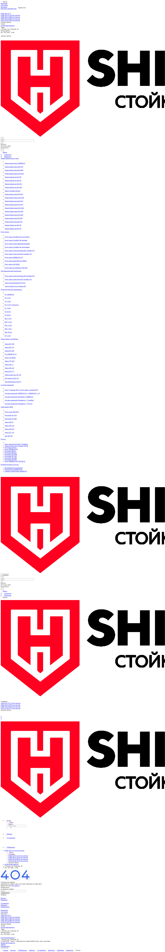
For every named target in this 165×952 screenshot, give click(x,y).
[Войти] (1, 714)
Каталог (3, 898)
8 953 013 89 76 (10, 20)
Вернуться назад (6, 885)
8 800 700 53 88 (10, 19)
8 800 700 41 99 (10, 17)
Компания (4, 900)
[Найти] (2, 150)
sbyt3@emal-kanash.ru (8, 25)
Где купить (4, 912)
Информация (5, 907)
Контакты (4, 905)
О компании (5, 903)
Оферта (3, 944)
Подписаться (5, 893)
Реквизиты (4, 910)
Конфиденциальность (8, 943)
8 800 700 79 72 (6, 13)
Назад (11, 822)
